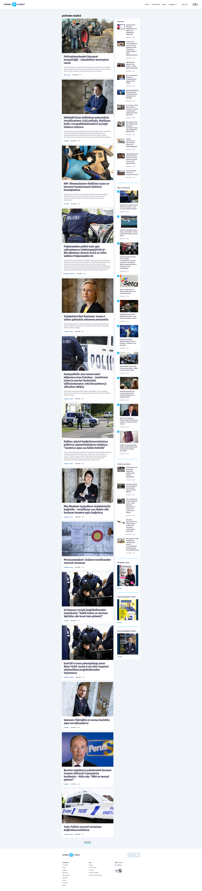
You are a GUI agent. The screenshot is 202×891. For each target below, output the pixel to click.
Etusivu (147, 4)
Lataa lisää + (87, 842)
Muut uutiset (67, 75)
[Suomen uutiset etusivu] (20, 4)
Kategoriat (172, 4)
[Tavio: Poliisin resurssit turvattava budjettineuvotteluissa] (87, 806)
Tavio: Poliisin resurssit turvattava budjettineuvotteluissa (82, 828)
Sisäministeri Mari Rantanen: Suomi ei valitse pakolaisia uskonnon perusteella (86, 318)
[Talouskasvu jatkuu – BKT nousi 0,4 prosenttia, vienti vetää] (121, 174)
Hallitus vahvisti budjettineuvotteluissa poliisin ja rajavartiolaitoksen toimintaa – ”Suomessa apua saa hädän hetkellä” (86, 444)
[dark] (193, 4)
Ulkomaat (72, 274)
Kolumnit (65, 883)
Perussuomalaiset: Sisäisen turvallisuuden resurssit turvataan (87, 561)
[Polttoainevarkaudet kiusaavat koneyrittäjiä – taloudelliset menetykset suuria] (87, 36)
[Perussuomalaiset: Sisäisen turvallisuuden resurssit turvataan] (87, 539)
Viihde (64, 885)
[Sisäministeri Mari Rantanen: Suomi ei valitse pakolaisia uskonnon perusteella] (87, 295)
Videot (164, 4)
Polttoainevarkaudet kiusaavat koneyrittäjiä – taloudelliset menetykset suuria (86, 59)
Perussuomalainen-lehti (95, 875)
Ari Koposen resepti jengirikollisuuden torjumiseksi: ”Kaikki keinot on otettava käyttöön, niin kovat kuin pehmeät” (86, 613)
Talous (71, 331)
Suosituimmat (156, 4)
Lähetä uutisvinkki (94, 873)
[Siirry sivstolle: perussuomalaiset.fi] (127, 871)
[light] (197, 4)
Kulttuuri (64, 878)
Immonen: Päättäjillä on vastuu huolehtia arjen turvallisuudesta (87, 721)
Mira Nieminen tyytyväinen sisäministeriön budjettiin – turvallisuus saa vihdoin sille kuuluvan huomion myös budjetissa (87, 509)
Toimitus (91, 870)
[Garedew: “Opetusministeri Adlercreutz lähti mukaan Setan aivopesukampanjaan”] (121, 144)
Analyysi (72, 677)
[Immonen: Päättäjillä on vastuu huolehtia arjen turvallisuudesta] (87, 699)
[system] (195, 4)
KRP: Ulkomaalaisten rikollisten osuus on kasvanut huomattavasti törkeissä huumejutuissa (86, 186)
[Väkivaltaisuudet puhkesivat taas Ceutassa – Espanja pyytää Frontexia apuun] (121, 66)
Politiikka (66, 141)
